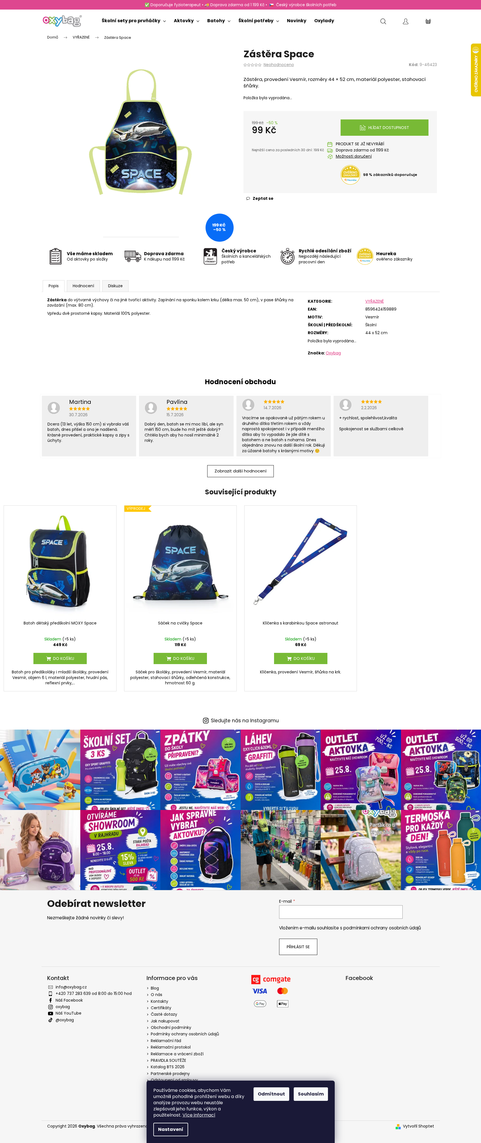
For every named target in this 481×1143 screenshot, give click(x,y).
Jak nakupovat (165, 1021)
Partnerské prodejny (170, 1073)
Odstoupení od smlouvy (174, 1080)
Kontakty (159, 1001)
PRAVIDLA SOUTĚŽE (168, 1060)
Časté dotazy (164, 1014)
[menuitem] (134, 20)
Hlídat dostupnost (388, 127)
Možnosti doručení (354, 156)
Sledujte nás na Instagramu (245, 721)
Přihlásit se (298, 947)
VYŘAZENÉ (374, 301)
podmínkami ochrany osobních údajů (382, 928)
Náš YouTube (68, 1013)
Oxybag (333, 353)
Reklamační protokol (171, 1047)
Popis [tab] (54, 286)
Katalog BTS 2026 (167, 1067)
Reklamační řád (166, 1041)
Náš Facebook (69, 1000)
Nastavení (170, 1129)
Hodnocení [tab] (83, 286)
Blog (155, 988)
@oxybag (65, 1020)
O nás (156, 994)
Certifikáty (161, 1008)
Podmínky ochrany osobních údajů (185, 1034)
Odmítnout (271, 1094)
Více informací (199, 1115)
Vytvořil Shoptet (418, 1126)
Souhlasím (311, 1094)
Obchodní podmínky (171, 1027)
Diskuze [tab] (115, 286)
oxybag (63, 1007)
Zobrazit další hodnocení (240, 471)
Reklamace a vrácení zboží (177, 1054)
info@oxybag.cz (71, 987)
